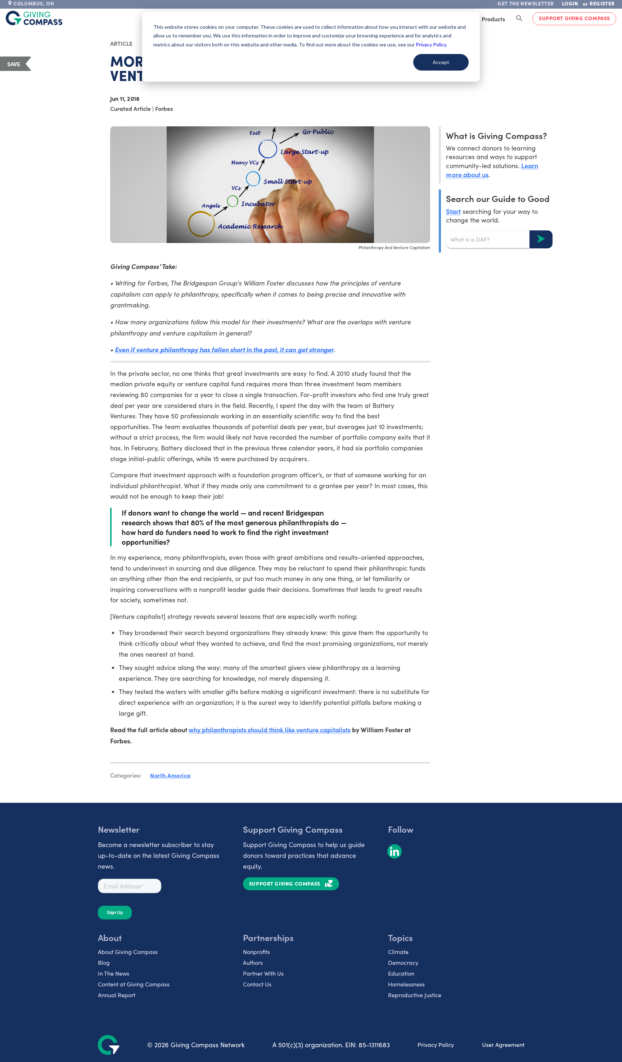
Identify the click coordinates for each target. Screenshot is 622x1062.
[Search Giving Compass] (519, 18)
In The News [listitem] (113, 973)
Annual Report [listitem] (116, 995)
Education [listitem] (401, 973)
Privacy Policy (436, 1044)
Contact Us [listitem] (257, 984)
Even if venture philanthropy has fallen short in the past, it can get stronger (224, 349)
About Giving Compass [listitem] (128, 951)
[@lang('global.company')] (34, 18)
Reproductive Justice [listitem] (414, 995)
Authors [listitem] (253, 962)
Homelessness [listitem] (406, 984)
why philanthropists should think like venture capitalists (270, 729)
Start (453, 210)
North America (170, 775)
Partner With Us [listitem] (263, 973)
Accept (441, 62)
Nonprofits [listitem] (256, 951)
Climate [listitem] (398, 951)
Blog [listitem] (104, 962)
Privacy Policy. (431, 44)
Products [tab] (493, 19)
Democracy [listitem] (403, 962)
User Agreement (503, 1044)
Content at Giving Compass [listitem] (134, 984)
